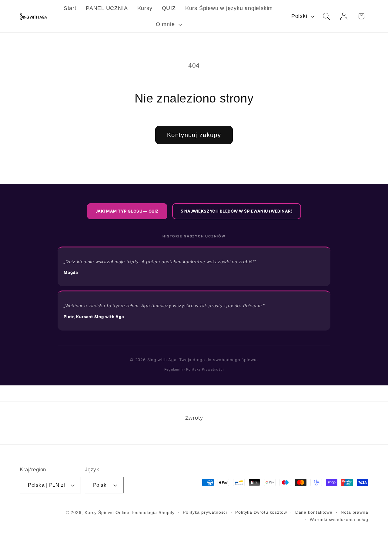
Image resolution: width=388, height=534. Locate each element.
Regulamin (173, 369)
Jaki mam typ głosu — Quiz (127, 211)
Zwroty (194, 418)
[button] (168, 24)
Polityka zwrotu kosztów (261, 511)
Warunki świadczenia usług (339, 519)
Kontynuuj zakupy (194, 135)
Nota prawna (354, 511)
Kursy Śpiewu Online (107, 512)
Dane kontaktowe (314, 511)
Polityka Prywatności (205, 369)
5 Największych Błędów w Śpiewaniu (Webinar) (237, 211)
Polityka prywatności (205, 511)
